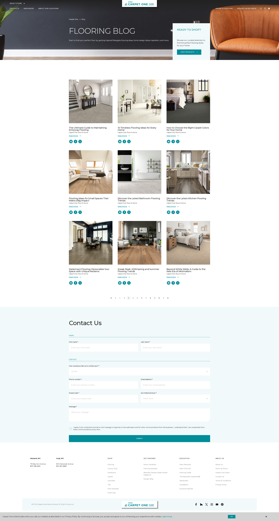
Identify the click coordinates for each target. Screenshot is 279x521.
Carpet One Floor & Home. (47, 504)
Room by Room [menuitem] (221, 469)
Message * (73, 406)
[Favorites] (265, 8)
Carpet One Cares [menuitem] (222, 473)
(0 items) (269, 8)
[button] (261, 8)
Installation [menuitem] (183, 485)
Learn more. (167, 517)
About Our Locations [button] (48, 8)
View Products (187, 52)
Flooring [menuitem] (111, 465)
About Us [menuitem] (219, 465)
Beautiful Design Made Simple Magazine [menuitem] (155, 474)
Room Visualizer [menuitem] (150, 465)
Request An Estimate (246, 8)
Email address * (146, 379)
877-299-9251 (35, 466)
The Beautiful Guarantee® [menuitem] (189, 477)
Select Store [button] (16, 3)
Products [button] (14, 8)
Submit (139, 438)
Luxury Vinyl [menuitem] (112, 469)
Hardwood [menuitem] (112, 473)
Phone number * (75, 379)
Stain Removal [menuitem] (185, 465)
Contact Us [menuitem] (219, 477)
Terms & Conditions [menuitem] (223, 481)
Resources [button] (29, 8)
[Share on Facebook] (75, 141)
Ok (232, 517)
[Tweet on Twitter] (80, 141)
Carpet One (73, 19)
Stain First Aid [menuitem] (185, 469)
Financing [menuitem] (111, 493)
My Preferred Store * (148, 393)
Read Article (73, 136)
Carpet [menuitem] (110, 477)
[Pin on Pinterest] (71, 141)
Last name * (145, 342)
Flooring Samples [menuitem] (150, 469)
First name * (73, 342)
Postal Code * (74, 393)
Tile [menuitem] (109, 485)
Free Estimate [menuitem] (113, 489)
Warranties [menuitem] (183, 481)
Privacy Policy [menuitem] (220, 485)
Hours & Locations (224, 8)
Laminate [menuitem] (111, 481)
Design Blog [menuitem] (148, 479)
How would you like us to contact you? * (84, 366)
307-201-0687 (61, 466)
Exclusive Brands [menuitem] (186, 489)
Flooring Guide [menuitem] (185, 473)
